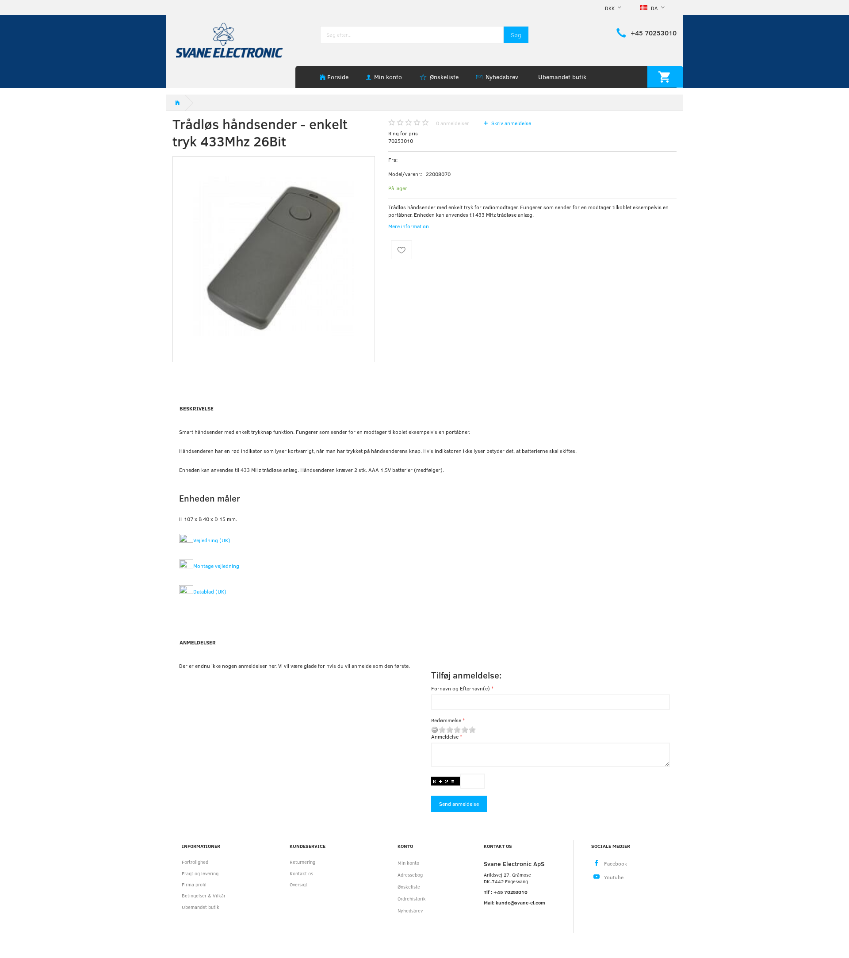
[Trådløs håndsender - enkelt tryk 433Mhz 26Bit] (273, 257)
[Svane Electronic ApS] (230, 39)
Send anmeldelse (459, 803)
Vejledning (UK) (211, 540)
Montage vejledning (216, 565)
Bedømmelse (446, 720)
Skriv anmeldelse (510, 122)
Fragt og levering (200, 873)
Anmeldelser (198, 642)
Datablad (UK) (209, 591)
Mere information (408, 226)
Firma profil (194, 884)
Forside (337, 77)
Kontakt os (301, 873)
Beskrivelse (197, 408)
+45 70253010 (654, 32)
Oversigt (298, 884)
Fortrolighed (195, 861)
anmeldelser (452, 122)
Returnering (302, 861)
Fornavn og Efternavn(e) (460, 688)
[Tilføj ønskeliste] (401, 250)
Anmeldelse (445, 736)
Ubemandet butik (562, 77)
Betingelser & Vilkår (204, 895)
